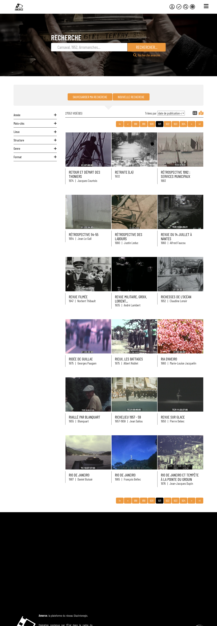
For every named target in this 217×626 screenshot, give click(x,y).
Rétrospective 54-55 (83, 234)
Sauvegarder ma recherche (90, 97)
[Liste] (195, 113)
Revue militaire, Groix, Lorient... (131, 298)
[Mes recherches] (185, 6)
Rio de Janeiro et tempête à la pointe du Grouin (180, 477)
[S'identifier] (172, 6)
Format (18, 157)
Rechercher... (146, 47)
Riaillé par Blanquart (84, 417)
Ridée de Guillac (81, 359)
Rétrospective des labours (128, 236)
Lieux (17, 132)
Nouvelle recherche (131, 97)
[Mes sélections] (178, 6)
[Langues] (192, 6)
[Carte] (201, 113)
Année (17, 115)
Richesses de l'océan (176, 296)
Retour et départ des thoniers (84, 174)
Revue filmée (78, 296)
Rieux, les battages (129, 359)
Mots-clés (19, 123)
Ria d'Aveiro (169, 359)
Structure (19, 140)
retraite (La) (124, 172)
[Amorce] (19, 7)
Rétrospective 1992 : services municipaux (175, 174)
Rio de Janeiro (79, 475)
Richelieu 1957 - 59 (128, 417)
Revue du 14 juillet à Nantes (176, 236)
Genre (17, 148)
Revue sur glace (173, 417)
